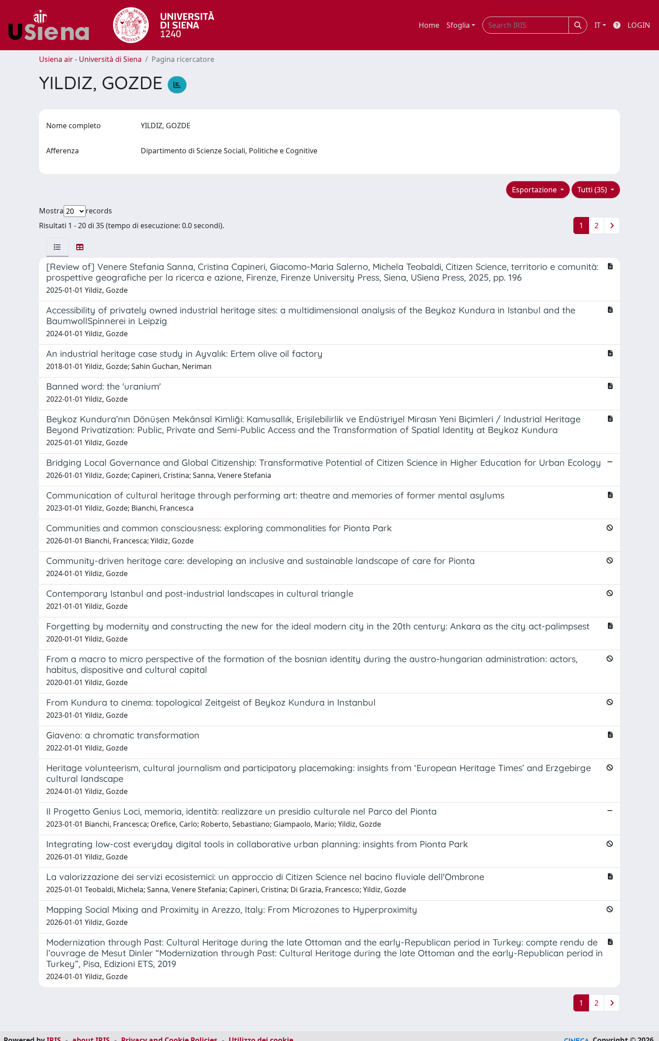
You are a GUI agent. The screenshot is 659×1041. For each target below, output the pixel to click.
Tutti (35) (593, 190)
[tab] (57, 247)
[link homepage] (52, 25)
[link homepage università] (163, 25)
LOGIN (639, 25)
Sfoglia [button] (458, 25)
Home (429, 25)
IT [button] (597, 25)
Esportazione (535, 190)
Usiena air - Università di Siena (90, 59)
